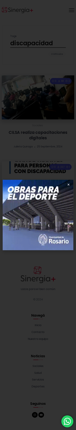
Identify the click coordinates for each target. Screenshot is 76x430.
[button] (68, 184)
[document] (38, 215)
